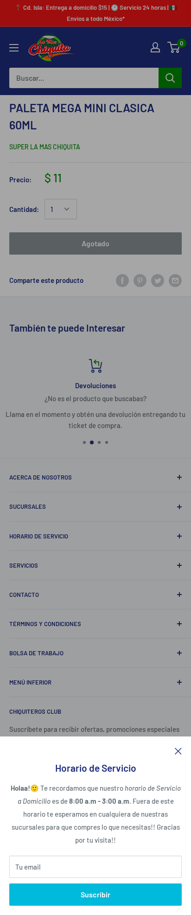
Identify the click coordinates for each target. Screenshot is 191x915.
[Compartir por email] (175, 280)
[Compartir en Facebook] (122, 280)
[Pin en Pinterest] (140, 280)
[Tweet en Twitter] (157, 280)
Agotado (95, 243)
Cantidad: (24, 209)
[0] (174, 47)
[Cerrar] (178, 750)
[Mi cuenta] (155, 47)
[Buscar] (170, 78)
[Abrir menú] (14, 47)
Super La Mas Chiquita (44, 147)
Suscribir (95, 894)
